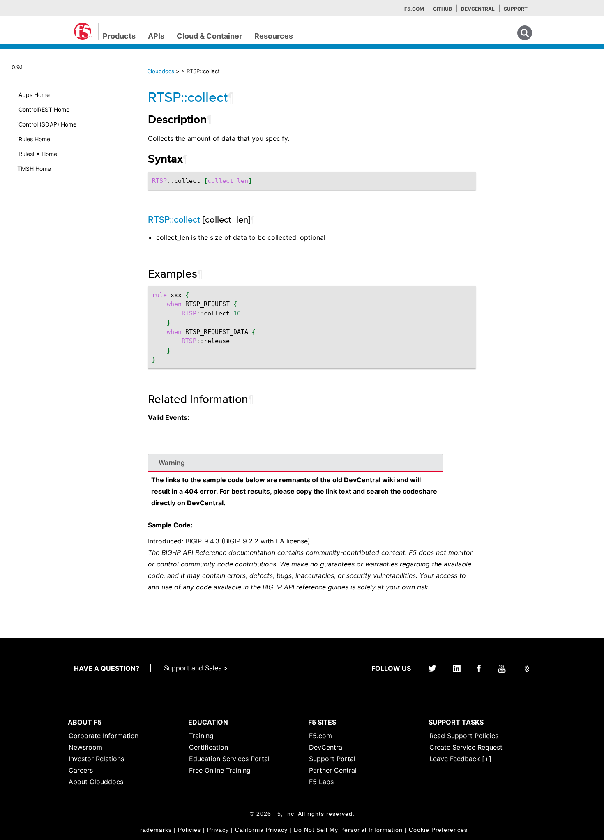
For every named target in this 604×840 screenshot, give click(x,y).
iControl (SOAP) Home (46, 124)
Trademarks (154, 829)
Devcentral (478, 9)
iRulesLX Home (37, 153)
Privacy (218, 829)
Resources (273, 36)
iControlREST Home (43, 109)
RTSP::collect (188, 97)
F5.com (414, 9)
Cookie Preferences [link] (438, 829)
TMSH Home (34, 168)
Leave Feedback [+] (460, 759)
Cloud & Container (209, 36)
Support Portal (332, 759)
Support (516, 9)
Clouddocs (160, 71)
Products (119, 36)
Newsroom (85, 747)
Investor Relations (96, 759)
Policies (189, 829)
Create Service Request (466, 747)
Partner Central (333, 770)
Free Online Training (220, 770)
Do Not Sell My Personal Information (348, 829)
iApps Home (33, 94)
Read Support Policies (463, 736)
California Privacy (261, 829)
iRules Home (33, 139)
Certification (208, 747)
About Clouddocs (96, 782)
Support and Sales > (196, 668)
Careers (81, 770)
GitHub (442, 9)
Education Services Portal (229, 759)
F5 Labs (321, 782)
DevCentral (326, 747)
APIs (156, 36)
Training (201, 736)
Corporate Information (103, 736)
